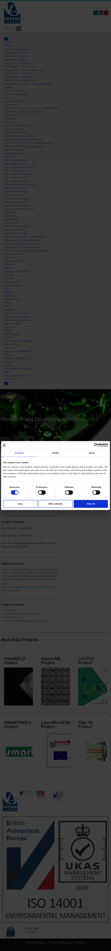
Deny (20, 504)
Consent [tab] (19, 453)
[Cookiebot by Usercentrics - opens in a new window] (96, 445)
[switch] (42, 492)
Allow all (91, 504)
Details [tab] (55, 453)
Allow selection (55, 504)
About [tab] (92, 453)
